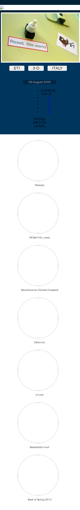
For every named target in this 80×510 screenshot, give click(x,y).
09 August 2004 (39, 82)
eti (17, 68)
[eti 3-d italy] (39, 37)
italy (57, 68)
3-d (36, 68)
